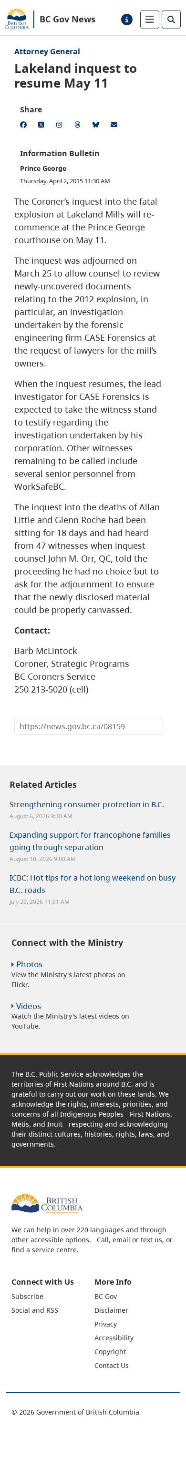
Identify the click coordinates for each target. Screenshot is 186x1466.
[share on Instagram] (61, 126)
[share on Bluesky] (97, 126)
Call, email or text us (129, 1239)
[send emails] (115, 126)
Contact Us (111, 1365)
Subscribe (27, 1296)
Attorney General (47, 51)
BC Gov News (67, 19)
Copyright (110, 1351)
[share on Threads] (79, 126)
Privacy (105, 1323)
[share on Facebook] (25, 126)
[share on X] (43, 126)
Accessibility (114, 1337)
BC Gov (105, 1296)
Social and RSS (34, 1310)
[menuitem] (51, 1296)
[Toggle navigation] (149, 19)
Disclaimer (111, 1310)
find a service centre (44, 1249)
